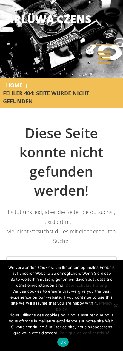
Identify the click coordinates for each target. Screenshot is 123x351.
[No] (116, 305)
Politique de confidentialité (85, 332)
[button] (104, 58)
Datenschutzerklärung (86, 285)
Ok (63, 342)
